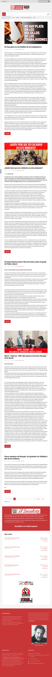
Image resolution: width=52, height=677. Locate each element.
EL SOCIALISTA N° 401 (20, 360)
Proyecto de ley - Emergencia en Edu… (12, 547)
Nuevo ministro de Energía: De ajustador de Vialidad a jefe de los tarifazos (25, 457)
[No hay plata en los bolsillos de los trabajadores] (25, 32)
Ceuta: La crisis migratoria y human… (12, 574)
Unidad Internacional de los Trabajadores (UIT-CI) (12, 657)
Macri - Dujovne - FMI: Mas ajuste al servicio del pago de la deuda (25, 357)
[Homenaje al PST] (26, 583)
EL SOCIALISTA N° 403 (20, 266)
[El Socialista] (26, 511)
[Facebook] (0, 170)
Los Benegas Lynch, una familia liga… (12, 556)
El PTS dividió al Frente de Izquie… (12, 565)
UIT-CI (49, 1)
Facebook (39, 1)
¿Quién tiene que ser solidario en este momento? (23, 168)
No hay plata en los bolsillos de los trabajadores (23, 47)
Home (13, 17)
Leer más (7, 133)
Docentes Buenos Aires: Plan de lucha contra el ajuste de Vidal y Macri (25, 263)
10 (34, 498)
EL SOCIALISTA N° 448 (20, 49)
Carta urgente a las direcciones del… (12, 538)
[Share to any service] (0, 172)
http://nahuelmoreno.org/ (39, 645)
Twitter (44, 1)
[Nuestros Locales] (26, 600)
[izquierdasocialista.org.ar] (26, 7)
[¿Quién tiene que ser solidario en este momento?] (25, 154)
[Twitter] (0, 171)
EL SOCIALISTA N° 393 (20, 461)
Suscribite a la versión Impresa (26, 526)
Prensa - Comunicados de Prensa (26, 17)
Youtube (46, 1)
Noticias (17, 17)
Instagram (42, 1)
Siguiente (38, 498)
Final (43, 498)
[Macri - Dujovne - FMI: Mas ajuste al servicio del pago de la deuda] (25, 341)
